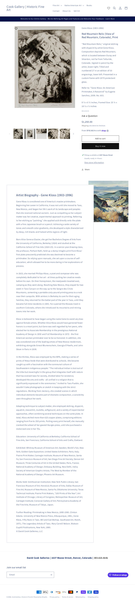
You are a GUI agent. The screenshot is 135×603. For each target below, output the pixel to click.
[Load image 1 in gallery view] (18, 134)
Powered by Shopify (40, 597)
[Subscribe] (51, 575)
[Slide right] (73, 134)
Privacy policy (54, 597)
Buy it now (100, 146)
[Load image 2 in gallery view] (30, 134)
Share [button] (87, 169)
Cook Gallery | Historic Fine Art (22, 597)
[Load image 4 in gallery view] (53, 134)
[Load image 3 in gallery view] (41, 134)
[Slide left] (9, 134)
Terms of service (67, 597)
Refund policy (80, 597)
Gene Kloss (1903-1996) (93, 28)
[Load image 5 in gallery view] (65, 134)
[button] (57, 5)
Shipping (85, 126)
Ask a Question (89, 115)
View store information (94, 162)
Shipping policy (93, 597)
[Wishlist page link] (108, 8)
